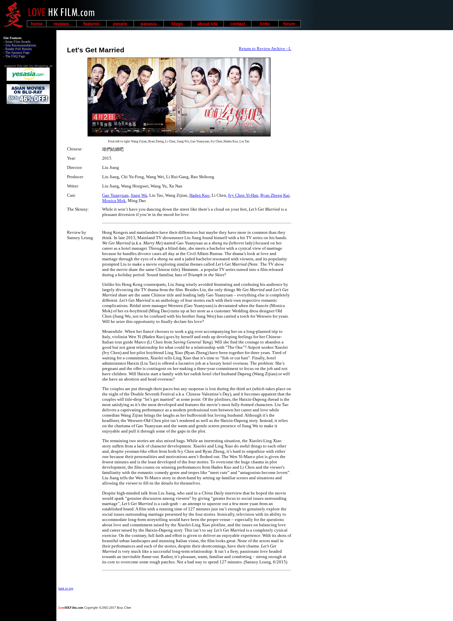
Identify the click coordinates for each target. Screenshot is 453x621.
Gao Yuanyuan (115, 195)
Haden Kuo (199, 195)
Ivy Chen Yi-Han (243, 195)
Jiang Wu (139, 195)
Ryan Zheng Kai (275, 195)
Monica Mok (114, 200)
